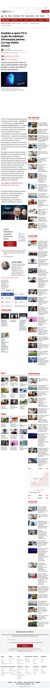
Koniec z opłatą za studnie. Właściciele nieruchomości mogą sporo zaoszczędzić (14, 396)
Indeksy (42, 658)
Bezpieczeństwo (5, 666)
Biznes (10, 656)
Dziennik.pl (35, 666)
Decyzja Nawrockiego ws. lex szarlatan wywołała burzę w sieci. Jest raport (13, 407)
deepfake (8, 290)
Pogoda (34, 673)
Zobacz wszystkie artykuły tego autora (10, 277)
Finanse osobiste (16, 23)
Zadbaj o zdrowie (6, 25)
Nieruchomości (28, 656)
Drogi (34, 660)
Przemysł (26, 20)
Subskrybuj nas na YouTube (11, 56)
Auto (34, 672)
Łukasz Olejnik (13, 50)
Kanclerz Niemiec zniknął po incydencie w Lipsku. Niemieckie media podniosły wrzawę (23, 437)
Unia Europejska (4, 663)
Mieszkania (27, 660)
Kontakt (10, 682)
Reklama (20, 682)
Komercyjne (27, 662)
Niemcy (2, 662)
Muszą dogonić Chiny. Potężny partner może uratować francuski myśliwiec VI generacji (23, 448)
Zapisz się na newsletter (10, 59)
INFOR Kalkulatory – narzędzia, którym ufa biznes (9, 234)
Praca (18, 656)
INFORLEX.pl (22, 7)
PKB (21, 20)
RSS (33, 684)
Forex (42, 662)
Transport (35, 656)
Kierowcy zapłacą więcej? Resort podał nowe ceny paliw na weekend (4, 407)
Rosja (2, 658)
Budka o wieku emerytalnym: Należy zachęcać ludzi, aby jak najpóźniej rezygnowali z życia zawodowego (5, 345)
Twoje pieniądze (12, 673)
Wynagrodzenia (20, 660)
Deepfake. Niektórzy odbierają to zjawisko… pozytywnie (4, 322)
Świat (2, 656)
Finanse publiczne (13, 670)
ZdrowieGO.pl (28, 7)
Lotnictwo (35, 663)
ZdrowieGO (44, 666)
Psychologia (43, 672)
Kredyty (10, 672)
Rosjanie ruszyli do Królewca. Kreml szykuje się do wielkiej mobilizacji (5, 425)
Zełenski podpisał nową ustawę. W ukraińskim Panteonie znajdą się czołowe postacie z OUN (5, 437)
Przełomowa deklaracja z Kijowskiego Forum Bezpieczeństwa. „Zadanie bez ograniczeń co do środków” (14, 448)
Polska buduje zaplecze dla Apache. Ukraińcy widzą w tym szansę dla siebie (4, 384)
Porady (42, 673)
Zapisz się (25, 645)
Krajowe (2, 669)
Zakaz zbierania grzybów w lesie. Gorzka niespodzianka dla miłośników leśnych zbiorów (4, 396)
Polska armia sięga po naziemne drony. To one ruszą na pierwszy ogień (23, 407)
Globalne (3, 670)
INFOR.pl (11, 7)
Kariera (18, 662)
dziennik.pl (16, 7)
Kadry (26, 670)
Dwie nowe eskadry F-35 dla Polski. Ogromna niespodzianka (23, 396)
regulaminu (25, 642)
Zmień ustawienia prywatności (23, 684)
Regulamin (37, 682)
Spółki (42, 660)
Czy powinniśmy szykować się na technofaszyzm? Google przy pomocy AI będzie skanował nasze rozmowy (5, 284)
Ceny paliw (25, 23)
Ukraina (2, 660)
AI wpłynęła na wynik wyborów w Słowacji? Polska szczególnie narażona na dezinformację (23, 325)
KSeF (10, 662)
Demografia (33, 20)
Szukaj (46, 11)
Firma (10, 660)
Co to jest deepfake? (13, 320)
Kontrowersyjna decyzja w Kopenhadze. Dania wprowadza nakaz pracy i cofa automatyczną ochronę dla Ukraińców (14, 437)
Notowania (43, 656)
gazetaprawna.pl (41, 7)
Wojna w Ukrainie (34, 23)
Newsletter (34, 7)
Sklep (47, 7)
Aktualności (14, 20)
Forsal (2, 27)
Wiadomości (35, 669)
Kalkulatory (20, 666)
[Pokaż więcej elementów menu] (48, 16)
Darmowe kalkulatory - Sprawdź (10, 244)
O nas (14, 682)
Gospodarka (5, 20)
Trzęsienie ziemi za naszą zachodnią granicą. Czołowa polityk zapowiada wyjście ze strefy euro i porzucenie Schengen (14, 425)
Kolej (34, 662)
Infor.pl (27, 666)
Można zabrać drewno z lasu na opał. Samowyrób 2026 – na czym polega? (14, 384)
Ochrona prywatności (28, 682)
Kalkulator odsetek (21, 675)
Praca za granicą (20, 663)
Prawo (26, 669)
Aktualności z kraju (5, 672)
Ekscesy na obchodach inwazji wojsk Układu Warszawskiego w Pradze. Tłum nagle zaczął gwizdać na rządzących (5, 448)
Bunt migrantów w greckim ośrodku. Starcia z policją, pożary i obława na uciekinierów (23, 425)
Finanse (10, 663)
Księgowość (27, 672)
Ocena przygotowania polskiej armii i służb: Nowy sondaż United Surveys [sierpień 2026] (23, 384)
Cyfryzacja (40, 20)
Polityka (13, 27)
